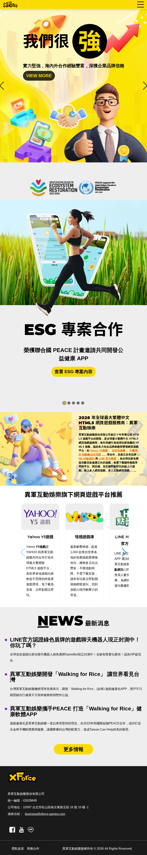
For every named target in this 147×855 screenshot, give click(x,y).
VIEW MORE (47, 75)
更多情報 (73, 749)
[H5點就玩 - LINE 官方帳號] (30, 829)
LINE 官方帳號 (107, 458)
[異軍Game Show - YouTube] (21, 829)
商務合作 (33, 848)
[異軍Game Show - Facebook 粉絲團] (12, 829)
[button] (124, 552)
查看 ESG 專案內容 (73, 371)
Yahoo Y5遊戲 (99, 450)
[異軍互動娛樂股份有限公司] (10, 4)
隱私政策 (18, 848)
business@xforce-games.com (45, 814)
